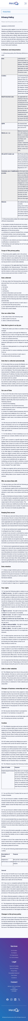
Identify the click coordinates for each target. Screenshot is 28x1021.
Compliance (14, 977)
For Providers (14, 950)
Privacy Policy (6, 11)
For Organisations (14, 955)
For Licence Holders (14, 957)
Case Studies (14, 975)
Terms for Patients (14, 968)
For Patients (14, 952)
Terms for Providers (14, 966)
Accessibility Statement (14, 973)
